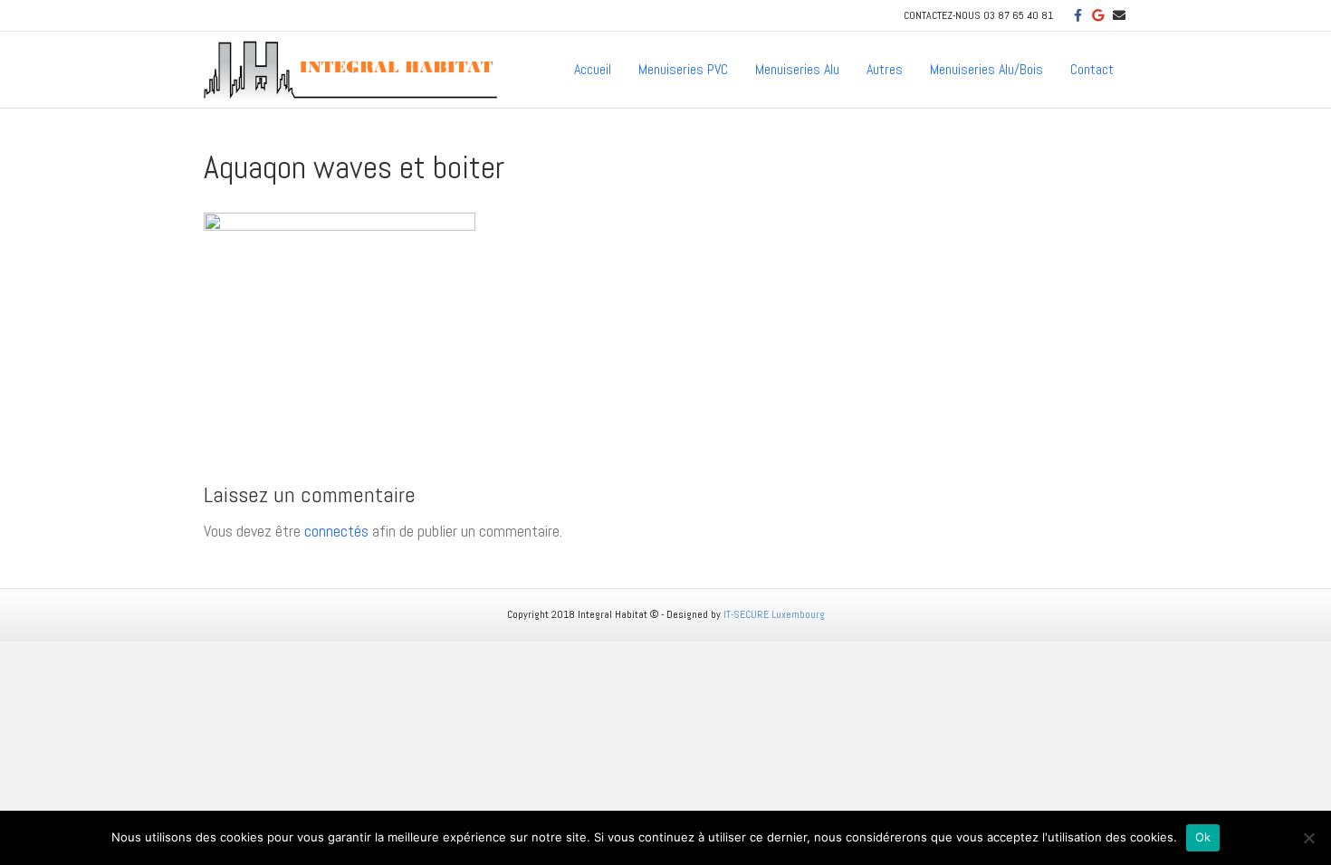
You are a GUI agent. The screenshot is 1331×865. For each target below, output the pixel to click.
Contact (1092, 69)
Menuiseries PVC (683, 69)
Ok (1203, 837)
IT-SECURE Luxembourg (774, 614)
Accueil (592, 69)
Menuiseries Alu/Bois (986, 69)
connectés (336, 530)
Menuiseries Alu (797, 69)
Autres (885, 69)
